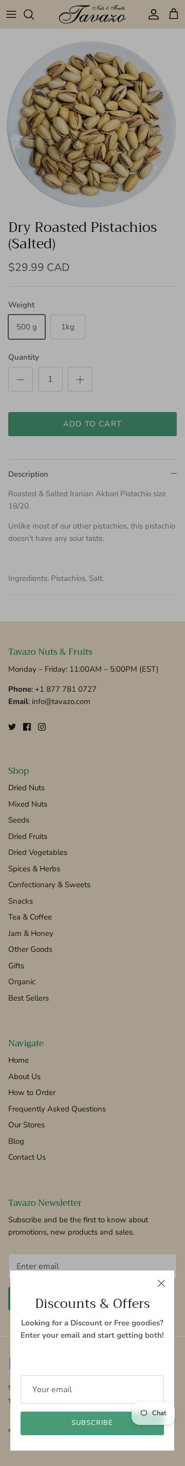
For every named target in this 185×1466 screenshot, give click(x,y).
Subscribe (92, 1423)
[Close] (161, 1283)
